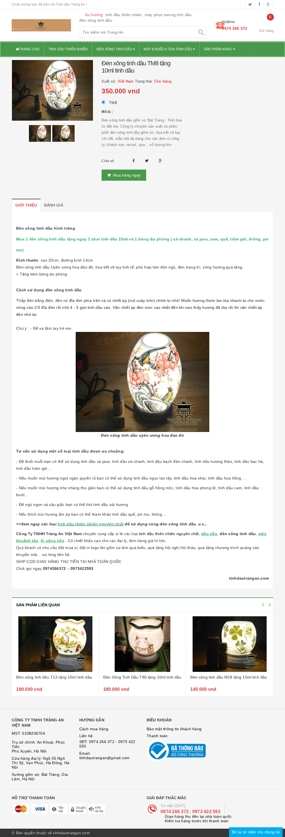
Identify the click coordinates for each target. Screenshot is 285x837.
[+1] (160, 161)
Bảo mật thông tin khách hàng (174, 729)
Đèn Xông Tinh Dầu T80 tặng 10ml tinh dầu (142, 677)
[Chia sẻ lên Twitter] (147, 161)
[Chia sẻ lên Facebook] (134, 161)
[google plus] (268, 4)
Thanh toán (157, 736)
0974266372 (54, 568)
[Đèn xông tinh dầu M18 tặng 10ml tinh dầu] (229, 644)
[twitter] (250, 4)
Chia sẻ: (108, 161)
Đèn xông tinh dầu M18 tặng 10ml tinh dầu (228, 677)
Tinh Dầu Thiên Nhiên (68, 49)
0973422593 (82, 568)
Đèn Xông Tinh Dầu (115, 49)
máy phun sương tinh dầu (168, 15)
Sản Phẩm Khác (219, 49)
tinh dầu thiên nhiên (124, 15)
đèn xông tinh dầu (95, 20)
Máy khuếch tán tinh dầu (168, 49)
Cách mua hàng (93, 729)
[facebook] (259, 4)
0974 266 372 (234, 28)
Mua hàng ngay (126, 175)
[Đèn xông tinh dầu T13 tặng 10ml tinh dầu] (55, 644)
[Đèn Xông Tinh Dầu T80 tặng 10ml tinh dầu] (142, 644)
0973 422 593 (206, 811)
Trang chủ (29, 49)
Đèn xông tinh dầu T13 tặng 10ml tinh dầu (54, 677)
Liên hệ (86, 736)
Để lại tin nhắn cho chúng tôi (256, 832)
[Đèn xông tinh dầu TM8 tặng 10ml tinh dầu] (52, 90)
